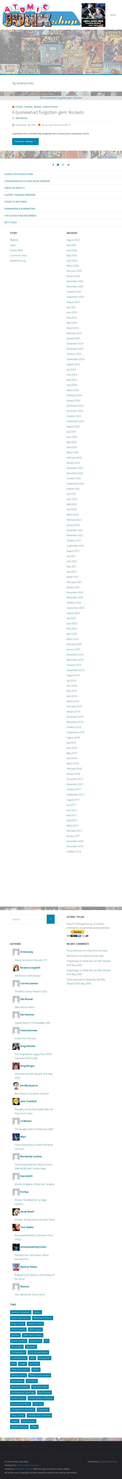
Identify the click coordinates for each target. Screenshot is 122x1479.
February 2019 (74, 706)
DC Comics (17, 1346)
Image (22, 1363)
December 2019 (75, 654)
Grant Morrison (19, 1358)
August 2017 (73, 799)
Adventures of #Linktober (28, 975)
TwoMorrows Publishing (39, 1415)
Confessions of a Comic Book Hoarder (27, 181)
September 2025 (75, 296)
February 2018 (74, 768)
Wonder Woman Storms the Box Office (35, 1219)
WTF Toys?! (10, 222)
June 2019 (72, 685)
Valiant (15, 1421)
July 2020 (71, 618)
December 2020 (75, 592)
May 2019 (72, 690)
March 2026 (73, 265)
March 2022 (73, 514)
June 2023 (72, 436)
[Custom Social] (68, 165)
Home (113, 15)
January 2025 (73, 338)
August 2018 (73, 737)
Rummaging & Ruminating (19, 208)
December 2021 (75, 530)
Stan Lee (38, 1403)
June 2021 (72, 561)
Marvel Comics (18, 1375)
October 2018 (74, 727)
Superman (43, 1409)
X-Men (34, 1426)
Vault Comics (28, 1421)
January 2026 (73, 276)
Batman (15, 1335)
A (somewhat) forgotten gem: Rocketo (48, 112)
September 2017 (75, 794)
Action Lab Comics (20, 1317)
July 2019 (71, 680)
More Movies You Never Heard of (32, 1093)
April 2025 (72, 322)
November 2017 (75, 784)
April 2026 (72, 260)
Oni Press (31, 1380)
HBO (32, 1358)
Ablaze (37, 1312)
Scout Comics (18, 1398)
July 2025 (71, 307)
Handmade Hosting (23, 1469)
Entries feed (16, 250)
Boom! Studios (19, 1340)
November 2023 (75, 410)
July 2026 (71, 245)
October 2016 (74, 851)
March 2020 (73, 638)
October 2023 (74, 416)
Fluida (101, 1461)
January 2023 (73, 462)
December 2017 (75, 778)
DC (46, 1340)
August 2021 (73, 550)
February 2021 (74, 582)
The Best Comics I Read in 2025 (31, 991)
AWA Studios (35, 1329)
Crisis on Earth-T (14, 188)
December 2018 (75, 716)
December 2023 (75, 405)
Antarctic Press (35, 1323)
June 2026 (72, 250)
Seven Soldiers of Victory (41, 1398)
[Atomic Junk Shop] (53, 14)
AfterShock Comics (43, 1317)
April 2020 (72, 633)
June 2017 (72, 810)
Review (37, 106)
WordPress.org (18, 260)
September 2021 (75, 545)
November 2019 (75, 659)
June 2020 (72, 623)
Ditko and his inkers (25, 1007)
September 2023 (75, 421)
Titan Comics (18, 1415)
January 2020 (73, 649)
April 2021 (72, 571)
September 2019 (75, 670)
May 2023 (72, 441)
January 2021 (73, 587)
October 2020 (74, 602)
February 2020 (74, 644)
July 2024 (71, 369)
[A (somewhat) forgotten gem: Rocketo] (61, 98)
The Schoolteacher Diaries (20, 215)
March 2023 (73, 452)
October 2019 (74, 664)
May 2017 (72, 815)
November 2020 (75, 597)
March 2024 (73, 390)
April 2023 (72, 447)
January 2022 (73, 524)
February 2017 (74, 830)
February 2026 (74, 270)
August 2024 (73, 364)
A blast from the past (25, 1038)
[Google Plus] (63, 165)
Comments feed (18, 255)
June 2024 (72, 374)
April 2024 (72, 384)
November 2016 (75, 846)
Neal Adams (17, 1380)
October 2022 (74, 478)
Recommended (40, 1386)
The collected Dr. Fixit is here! (29, 1294)
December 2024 (75, 343)
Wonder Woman (19, 1426)
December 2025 (75, 281)
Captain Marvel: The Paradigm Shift (32, 1022)
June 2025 (72, 312)
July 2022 (71, 493)
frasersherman (74, 950)
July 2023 (71, 431)
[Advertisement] (61, 52)
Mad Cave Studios (20, 1369)
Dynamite (31, 1346)
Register (14, 239)
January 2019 (73, 711)
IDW (13, 1363)
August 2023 (73, 426)
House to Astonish (15, 201)
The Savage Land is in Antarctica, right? (34, 1128)
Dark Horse (35, 1340)
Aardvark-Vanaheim (21, 1312)
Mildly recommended (40, 1375)
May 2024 (72, 379)
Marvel (36, 1369)
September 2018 (75, 732)
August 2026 (73, 239)
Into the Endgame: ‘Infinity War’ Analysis (34, 1184)
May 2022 (72, 504)
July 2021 (71, 556)
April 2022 (72, 509)
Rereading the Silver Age (23, 1392)
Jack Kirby (34, 1363)
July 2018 (71, 742)
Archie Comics (18, 1329)
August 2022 (73, 488)
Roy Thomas (44, 1392)
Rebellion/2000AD (20, 1386)
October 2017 (74, 789)
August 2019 (73, 675)
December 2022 (75, 467)
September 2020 (75, 607)
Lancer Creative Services (27, 1465)
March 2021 (73, 576)
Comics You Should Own (18, 174)
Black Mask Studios (33, 1335)
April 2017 (72, 820)
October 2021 (74, 540)
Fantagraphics (18, 1352)
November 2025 (75, 286)
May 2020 (72, 628)
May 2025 (72, 317)
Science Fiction (50, 106)
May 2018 (72, 753)
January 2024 (73, 400)
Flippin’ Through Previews (19, 195)
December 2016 (75, 841)
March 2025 (73, 327)
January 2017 (73, 835)
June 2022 (72, 498)
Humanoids (44, 1358)
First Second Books (38, 1352)
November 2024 (75, 348)
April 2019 (72, 696)
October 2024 (74, 353)
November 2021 (75, 535)
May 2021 (72, 566)
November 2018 (75, 721)
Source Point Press (21, 1403)
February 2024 (74, 395)
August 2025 (73, 301)
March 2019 (73, 701)
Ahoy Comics (18, 1323)
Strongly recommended (23, 1409)
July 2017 (71, 804)
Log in (13, 245)
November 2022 (75, 473)
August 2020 (73, 613)
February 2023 (74, 457)
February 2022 (74, 519)
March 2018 (73, 763)
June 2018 (72, 747)
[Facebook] (53, 165)
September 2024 (75, 359)
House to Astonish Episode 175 (31, 960)
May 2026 (72, 255)
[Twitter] (58, 165)
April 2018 (72, 758)
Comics (19, 106)
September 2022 (75, 483)
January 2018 (73, 773)
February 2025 (74, 333)
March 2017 (73, 825)
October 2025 (74, 291)
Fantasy (28, 106)
